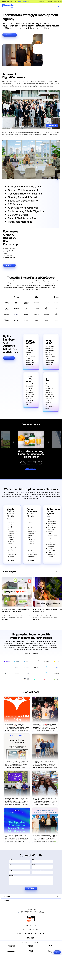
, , (32, 912)
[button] (14, 442)
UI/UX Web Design (18, 214)
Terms (29, 929)
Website (33, 864)
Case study (30, 468)
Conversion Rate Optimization (25, 193)
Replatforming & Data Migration (26, 211)
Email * (33, 859)
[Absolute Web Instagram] (31, 925)
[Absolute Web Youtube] (35, 925)
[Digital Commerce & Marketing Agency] (10, 6)
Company (11, 870)
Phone (10, 864)
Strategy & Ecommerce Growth (25, 186)
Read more (5, 619)
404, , (31, 911)
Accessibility (36, 929)
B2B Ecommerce (17, 204)
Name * (11, 859)
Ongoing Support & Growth (23, 197)
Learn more (9, 358)
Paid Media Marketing (20, 221)
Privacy (24, 929)
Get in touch (9, 35)
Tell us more (11, 875)
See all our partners (31, 653)
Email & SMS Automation (22, 218)
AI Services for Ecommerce (23, 207)
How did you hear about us (38, 870)
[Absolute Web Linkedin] (27, 925)
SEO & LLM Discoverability (23, 200)
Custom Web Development (23, 190)
